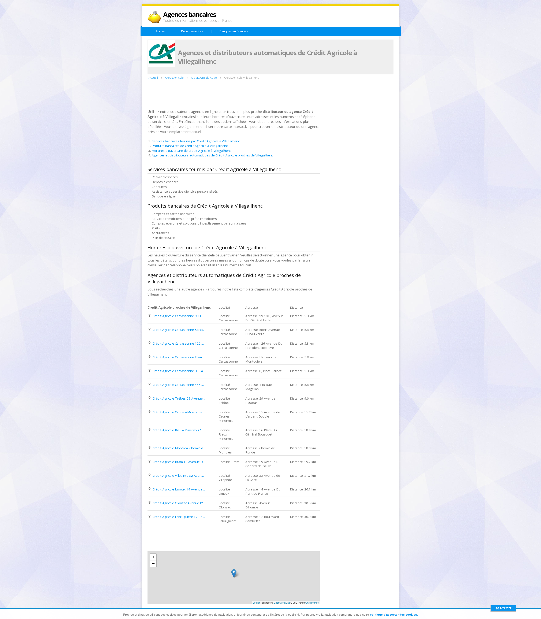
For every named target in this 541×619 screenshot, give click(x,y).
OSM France (312, 602)
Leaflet (256, 602)
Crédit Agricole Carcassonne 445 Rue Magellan (179, 384)
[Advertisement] (224, 95)
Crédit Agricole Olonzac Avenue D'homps (179, 503)
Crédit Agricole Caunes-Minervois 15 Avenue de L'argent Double (179, 412)
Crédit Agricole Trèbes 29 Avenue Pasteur (179, 398)
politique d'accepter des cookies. (394, 614)
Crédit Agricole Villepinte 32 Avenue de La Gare (179, 475)
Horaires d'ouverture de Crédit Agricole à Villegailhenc (191, 150)
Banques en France (233, 31)
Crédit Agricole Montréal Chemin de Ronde (179, 448)
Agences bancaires (189, 14)
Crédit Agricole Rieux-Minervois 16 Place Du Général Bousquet (179, 430)
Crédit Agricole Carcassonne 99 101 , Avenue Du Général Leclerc (179, 316)
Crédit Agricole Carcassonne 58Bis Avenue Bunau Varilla (179, 329)
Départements (191, 31)
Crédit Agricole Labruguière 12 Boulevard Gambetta (179, 517)
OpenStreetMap (282, 602)
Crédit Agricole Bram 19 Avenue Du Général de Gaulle (179, 462)
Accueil (160, 31)
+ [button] (153, 557)
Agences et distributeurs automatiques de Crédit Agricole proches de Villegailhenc (212, 155)
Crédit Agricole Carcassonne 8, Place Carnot (179, 371)
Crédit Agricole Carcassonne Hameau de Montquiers (179, 357)
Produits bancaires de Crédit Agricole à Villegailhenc (190, 146)
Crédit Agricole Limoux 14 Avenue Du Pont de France (179, 489)
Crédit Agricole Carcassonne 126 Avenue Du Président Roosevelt (179, 343)
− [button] (153, 563)
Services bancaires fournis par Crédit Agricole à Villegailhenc (196, 141)
